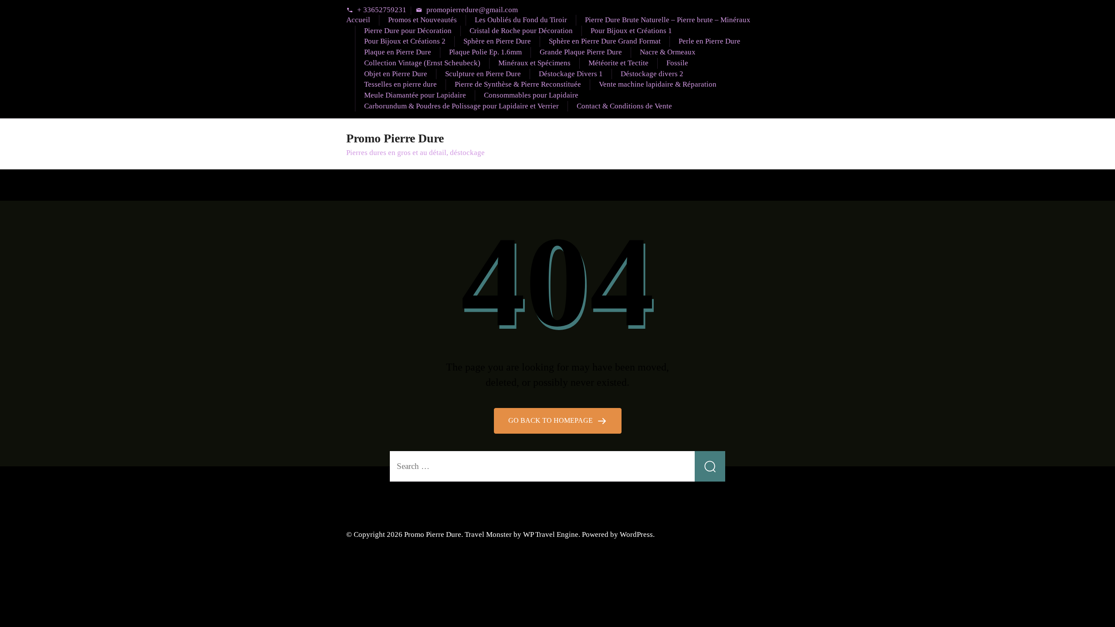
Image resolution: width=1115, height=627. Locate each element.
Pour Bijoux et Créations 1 (631, 31)
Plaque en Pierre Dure (397, 52)
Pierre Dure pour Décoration (408, 31)
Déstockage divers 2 (652, 74)
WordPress (636, 534)
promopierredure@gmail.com (472, 10)
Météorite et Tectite (618, 63)
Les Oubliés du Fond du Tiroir (521, 20)
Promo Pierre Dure (395, 138)
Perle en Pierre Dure (709, 41)
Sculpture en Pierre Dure (483, 74)
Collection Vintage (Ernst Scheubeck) (422, 63)
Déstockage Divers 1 (571, 74)
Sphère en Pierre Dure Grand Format (605, 41)
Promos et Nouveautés (422, 20)
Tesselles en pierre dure (400, 84)
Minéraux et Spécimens (534, 63)
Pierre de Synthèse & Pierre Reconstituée (518, 84)
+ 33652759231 (381, 10)
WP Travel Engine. (551, 534)
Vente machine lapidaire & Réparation (657, 84)
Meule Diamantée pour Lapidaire (415, 95)
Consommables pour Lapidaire (531, 95)
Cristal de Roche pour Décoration (521, 31)
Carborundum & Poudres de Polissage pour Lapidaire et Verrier (461, 106)
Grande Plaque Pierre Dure (581, 52)
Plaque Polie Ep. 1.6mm (485, 52)
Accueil (358, 20)
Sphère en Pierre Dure (497, 41)
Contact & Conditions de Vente (624, 106)
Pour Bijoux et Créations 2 (405, 41)
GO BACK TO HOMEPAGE (551, 420)
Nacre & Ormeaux (668, 52)
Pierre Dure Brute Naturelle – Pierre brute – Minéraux (667, 20)
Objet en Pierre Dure (395, 74)
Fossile (677, 63)
